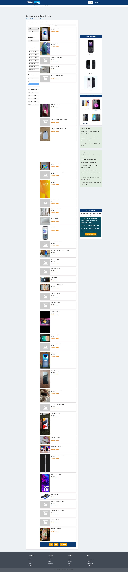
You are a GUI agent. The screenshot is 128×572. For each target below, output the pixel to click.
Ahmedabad (50, 563)
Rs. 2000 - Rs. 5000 (33, 57)
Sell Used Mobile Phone (32, 6)
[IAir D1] (90, 57)
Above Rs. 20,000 (32, 69)
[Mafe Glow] (96, 98)
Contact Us (89, 561)
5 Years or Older (32, 104)
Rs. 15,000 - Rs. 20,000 (33, 66)
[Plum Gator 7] (96, 113)
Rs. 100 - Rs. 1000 (32, 51)
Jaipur (49, 565)
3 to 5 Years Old (32, 101)
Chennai (30, 563)
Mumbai (30, 559)
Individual (31, 78)
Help (88, 559)
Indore (69, 559)
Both (30, 84)
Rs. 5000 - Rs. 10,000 (33, 60)
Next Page (63, 544)
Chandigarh (70, 561)
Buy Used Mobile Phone (46, 6)
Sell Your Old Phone (90, 210)
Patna (69, 558)
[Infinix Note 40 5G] (85, 98)
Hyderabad (31, 565)
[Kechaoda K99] (90, 39)
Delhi (90, 2)
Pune (30, 561)
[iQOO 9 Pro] (90, 76)
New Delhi (50, 558)
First (51, 544)
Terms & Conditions (90, 563)
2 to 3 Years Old (32, 98)
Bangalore (30, 558)
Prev (56, 544)
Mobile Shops (32, 81)
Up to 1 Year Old (32, 92)
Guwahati (69, 565)
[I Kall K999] (85, 113)
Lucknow (50, 559)
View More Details (55, 31)
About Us (89, 558)
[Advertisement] (64, 11)
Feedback (91, 559)
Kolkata (49, 561)
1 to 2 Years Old (32, 95)
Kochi (69, 563)
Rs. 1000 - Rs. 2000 (33, 54)
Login (97, 2)
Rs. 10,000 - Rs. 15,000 (33, 63)
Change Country (90, 565)
